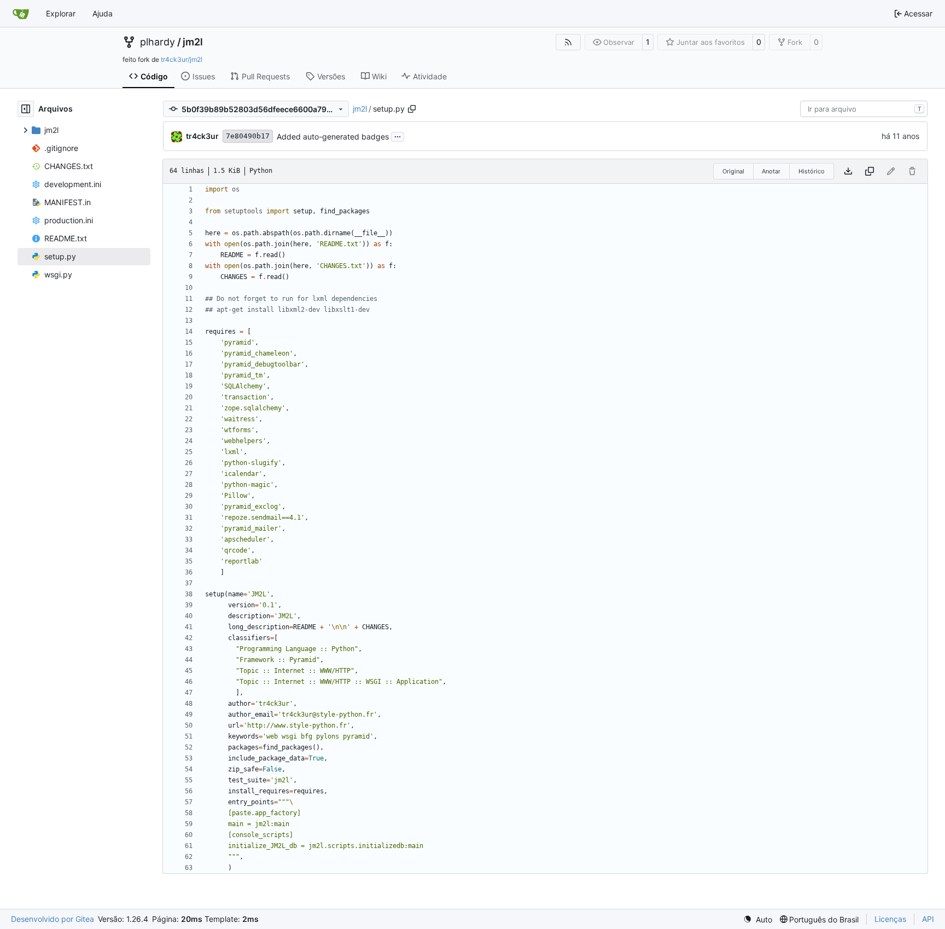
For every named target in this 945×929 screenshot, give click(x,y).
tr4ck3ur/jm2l (181, 59)
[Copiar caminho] (412, 109)
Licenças (890, 919)
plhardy (157, 42)
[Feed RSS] (568, 42)
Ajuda (102, 13)
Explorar (60, 13)
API (928, 919)
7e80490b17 (248, 136)
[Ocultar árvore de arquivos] (26, 109)
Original (733, 171)
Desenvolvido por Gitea (52, 919)
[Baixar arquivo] (848, 171)
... (397, 135)
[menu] (757, 919)
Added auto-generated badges (333, 136)
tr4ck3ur (202, 136)
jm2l (193, 42)
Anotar (771, 171)
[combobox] (864, 109)
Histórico (811, 171)
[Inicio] (20, 14)
